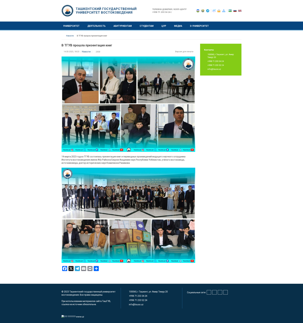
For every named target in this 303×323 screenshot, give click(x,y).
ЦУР (163, 26)
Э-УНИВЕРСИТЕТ (199, 26)
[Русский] (235, 11)
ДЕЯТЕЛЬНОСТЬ (96, 26)
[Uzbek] (230, 11)
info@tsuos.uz (214, 69)
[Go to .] (63, 36)
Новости (86, 51)
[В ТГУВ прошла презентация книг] (128, 215)
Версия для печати (184, 51)
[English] (239, 11)
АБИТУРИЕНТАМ (122, 26)
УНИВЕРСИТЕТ (71, 26)
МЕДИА (178, 26)
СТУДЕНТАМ (147, 26)
